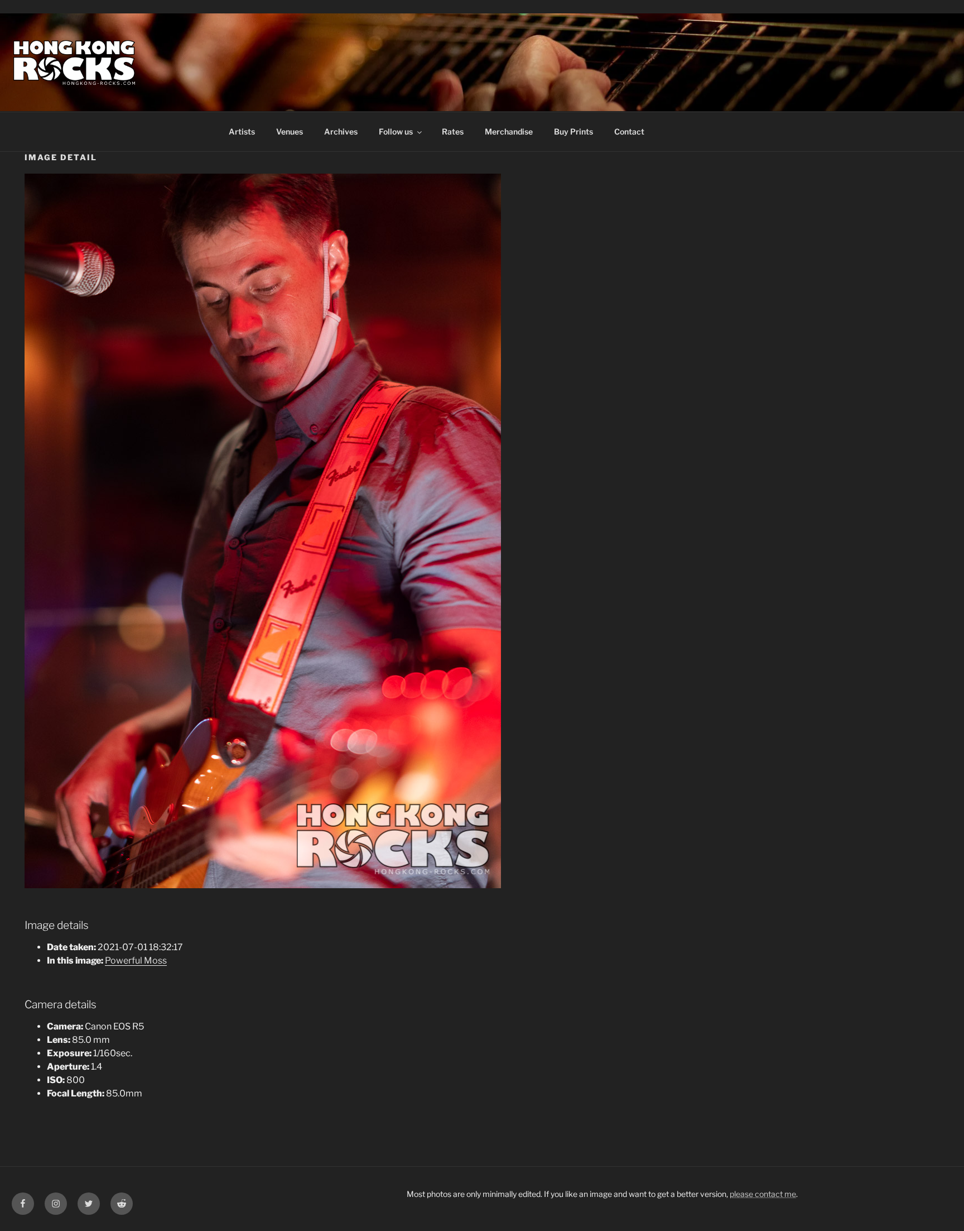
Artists (242, 131)
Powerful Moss (136, 960)
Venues (289, 131)
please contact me (763, 1194)
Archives (341, 131)
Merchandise (509, 131)
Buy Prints (573, 131)
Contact (629, 131)
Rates (453, 131)
